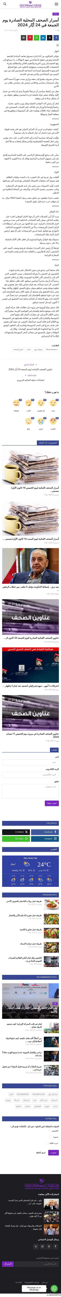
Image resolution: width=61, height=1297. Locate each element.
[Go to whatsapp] (54, 1288)
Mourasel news (39, 1094)
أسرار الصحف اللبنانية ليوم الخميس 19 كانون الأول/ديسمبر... (35, 489)
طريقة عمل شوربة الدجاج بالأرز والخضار (25, 915)
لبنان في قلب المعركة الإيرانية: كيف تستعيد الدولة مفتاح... (24, 1025)
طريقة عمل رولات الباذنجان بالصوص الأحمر (24, 901)
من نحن (45, 1282)
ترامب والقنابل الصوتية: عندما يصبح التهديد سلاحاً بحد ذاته (22, 1054)
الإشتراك (8, 1264)
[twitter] (49, 1246)
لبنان (28, 349)
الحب (29, 410)
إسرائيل (26, 1100)
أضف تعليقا (51, 803)
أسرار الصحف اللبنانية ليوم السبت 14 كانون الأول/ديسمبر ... (31, 538)
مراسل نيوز (38, 349)
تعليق (56, 781)
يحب (53, 410)
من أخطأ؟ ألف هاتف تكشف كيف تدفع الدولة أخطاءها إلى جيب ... (24, 1039)
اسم (57, 757)
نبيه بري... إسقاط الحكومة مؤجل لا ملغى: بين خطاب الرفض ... (31, 588)
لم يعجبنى (41, 410)
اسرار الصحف (18, 349)
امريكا (16, 1100)
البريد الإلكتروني (52, 769)
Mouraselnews (51, 349)
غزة (34, 1100)
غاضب (53, 428)
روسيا (8, 1100)
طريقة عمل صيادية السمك (31, 943)
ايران (55, 1106)
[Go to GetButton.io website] (54, 1294)
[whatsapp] (36, 1246)
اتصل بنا (19, 1282)
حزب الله (43, 1100)
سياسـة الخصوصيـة (31, 1282)
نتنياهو (18, 1106)
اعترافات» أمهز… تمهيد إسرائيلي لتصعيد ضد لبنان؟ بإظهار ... (30, 685)
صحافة (55, 14)
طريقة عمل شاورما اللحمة (31, 929)
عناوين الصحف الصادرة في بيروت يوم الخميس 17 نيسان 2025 (32, 735)
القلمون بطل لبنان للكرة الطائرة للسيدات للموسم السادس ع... (25, 959)
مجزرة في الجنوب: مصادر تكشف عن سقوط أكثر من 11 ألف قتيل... (23, 1214)
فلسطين (37, 1106)
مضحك (16, 410)
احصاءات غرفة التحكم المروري (30, 380)
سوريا (47, 1106)
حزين (41, 428)
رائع (28, 428)
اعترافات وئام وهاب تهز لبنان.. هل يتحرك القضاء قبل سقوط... (23, 1227)
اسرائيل (54, 1100)
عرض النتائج (41, 1152)
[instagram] (42, 1246)
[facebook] (55, 1246)
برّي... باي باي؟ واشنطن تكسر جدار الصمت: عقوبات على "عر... (25, 1202)
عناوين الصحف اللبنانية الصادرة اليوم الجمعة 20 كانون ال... (31, 637)
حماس (27, 1106)
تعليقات (54, 749)
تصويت (53, 1152)
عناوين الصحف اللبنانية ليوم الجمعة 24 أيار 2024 (30, 369)
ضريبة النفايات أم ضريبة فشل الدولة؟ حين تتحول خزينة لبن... (22, 1068)
